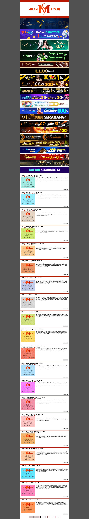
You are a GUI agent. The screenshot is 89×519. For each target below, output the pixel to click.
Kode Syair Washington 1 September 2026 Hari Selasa (33, 482)
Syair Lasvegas (37, 330)
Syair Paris (35, 210)
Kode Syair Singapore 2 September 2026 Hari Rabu (32, 363)
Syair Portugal (35, 176)
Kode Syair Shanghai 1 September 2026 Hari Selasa (32, 414)
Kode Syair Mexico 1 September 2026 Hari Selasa (32, 226)
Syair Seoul (36, 466)
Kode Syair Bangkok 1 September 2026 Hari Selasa (32, 380)
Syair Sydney (37, 449)
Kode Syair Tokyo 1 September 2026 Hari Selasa (31, 277)
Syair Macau (34, 261)
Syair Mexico (34, 227)
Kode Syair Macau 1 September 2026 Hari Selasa (31, 260)
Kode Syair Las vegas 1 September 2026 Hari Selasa (32, 329)
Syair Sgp (36, 364)
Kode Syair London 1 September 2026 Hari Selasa (32, 294)
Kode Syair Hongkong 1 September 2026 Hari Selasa (32, 243)
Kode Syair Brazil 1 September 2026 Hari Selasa (31, 312)
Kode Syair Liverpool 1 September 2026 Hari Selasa (32, 500)
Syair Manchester (37, 432)
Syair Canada (35, 193)
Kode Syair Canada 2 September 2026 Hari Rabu (31, 192)
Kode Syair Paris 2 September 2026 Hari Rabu (31, 209)
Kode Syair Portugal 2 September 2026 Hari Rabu (31, 175)
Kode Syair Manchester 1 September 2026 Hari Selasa (33, 431)
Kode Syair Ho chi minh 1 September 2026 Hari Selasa (33, 397)
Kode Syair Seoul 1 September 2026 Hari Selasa (31, 465)
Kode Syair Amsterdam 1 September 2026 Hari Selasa (33, 346)
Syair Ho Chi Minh (38, 398)
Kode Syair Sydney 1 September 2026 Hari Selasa (32, 448)
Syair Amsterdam (37, 347)
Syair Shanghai (37, 415)
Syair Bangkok (37, 381)
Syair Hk (33, 244)
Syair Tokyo (34, 278)
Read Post (66, 189)
